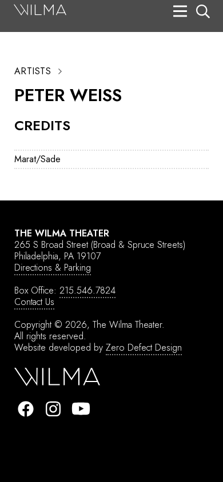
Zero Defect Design (144, 347)
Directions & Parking (52, 267)
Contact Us (34, 301)
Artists (32, 71)
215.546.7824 (87, 290)
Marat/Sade (37, 159)
